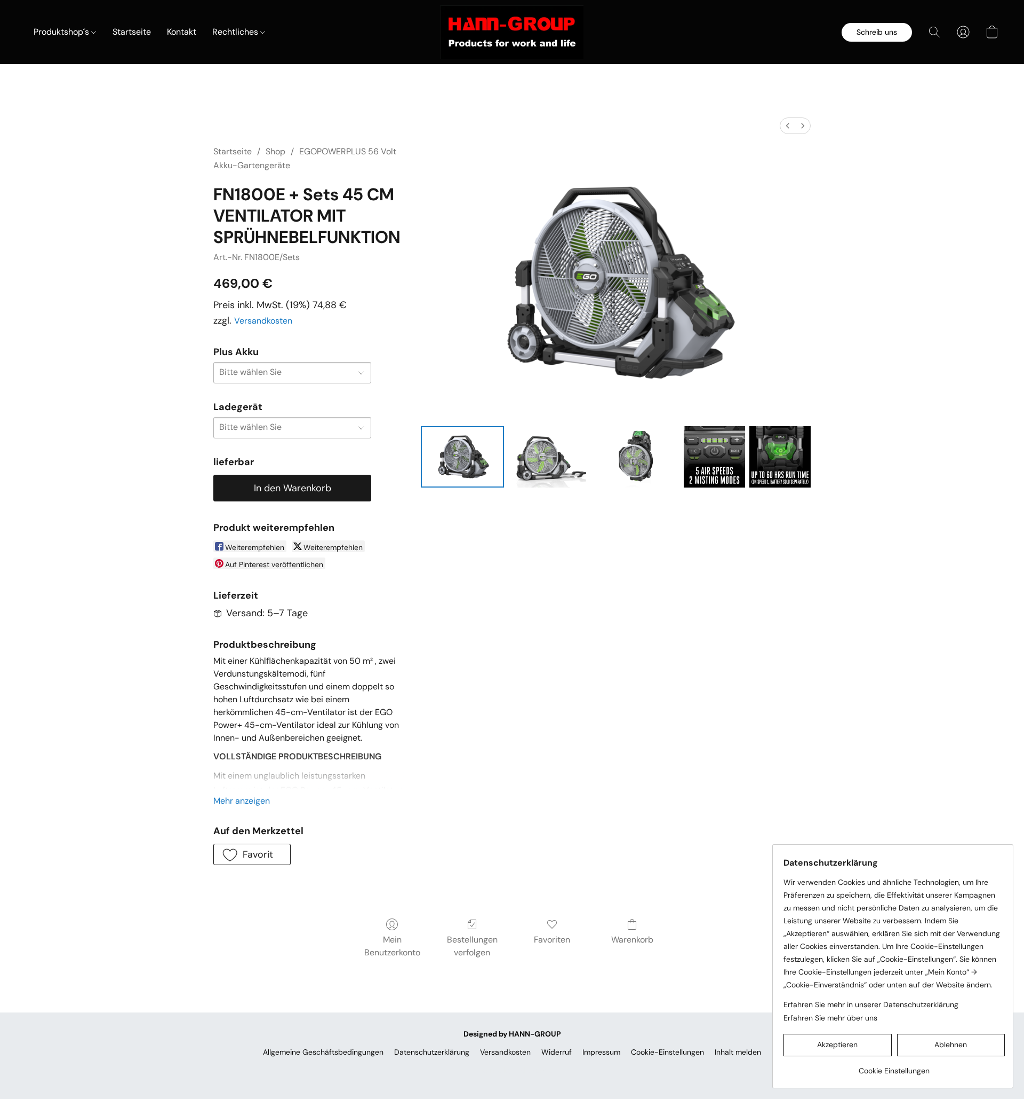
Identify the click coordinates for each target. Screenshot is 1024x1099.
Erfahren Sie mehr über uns (830, 1018)
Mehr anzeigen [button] (241, 800)
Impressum (601, 1052)
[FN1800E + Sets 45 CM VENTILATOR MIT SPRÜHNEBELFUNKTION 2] (637, 457)
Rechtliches (236, 31)
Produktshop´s (62, 31)
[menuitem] (787, 126)
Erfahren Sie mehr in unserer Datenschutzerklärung (870, 1004)
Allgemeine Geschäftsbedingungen (323, 1052)
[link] (894, 1066)
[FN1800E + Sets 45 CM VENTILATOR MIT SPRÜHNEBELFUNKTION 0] (462, 457)
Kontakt (181, 31)
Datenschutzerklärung (431, 1052)
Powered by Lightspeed (512, 1070)
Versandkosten (263, 320)
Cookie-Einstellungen (667, 1052)
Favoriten (552, 939)
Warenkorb (632, 939)
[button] (512, 32)
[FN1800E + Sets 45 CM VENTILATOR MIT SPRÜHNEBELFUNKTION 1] (549, 457)
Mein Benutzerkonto (392, 946)
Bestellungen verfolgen (472, 946)
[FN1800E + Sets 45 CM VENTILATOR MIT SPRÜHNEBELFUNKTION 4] (780, 457)
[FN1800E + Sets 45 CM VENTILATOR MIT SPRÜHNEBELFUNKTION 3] (714, 457)
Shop (275, 151)
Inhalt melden (738, 1052)
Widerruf (556, 1052)
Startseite (132, 31)
